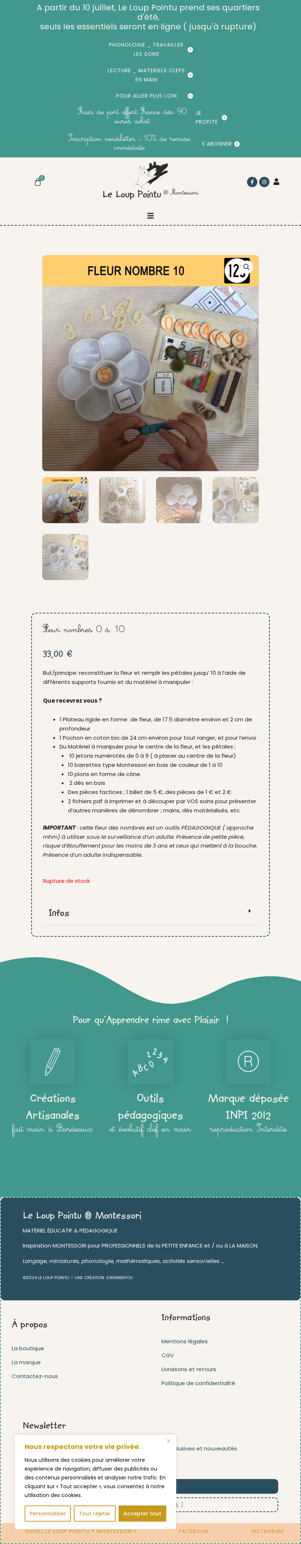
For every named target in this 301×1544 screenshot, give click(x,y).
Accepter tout (142, 1513)
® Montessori (181, 193)
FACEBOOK (182, 1531)
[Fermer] (168, 1440)
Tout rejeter (94, 1513)
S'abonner (217, 144)
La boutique (28, 1348)
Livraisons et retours (189, 1369)
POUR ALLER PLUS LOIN (146, 95)
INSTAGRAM (256, 1531)
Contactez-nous (35, 1376)
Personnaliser (48, 1513)
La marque (26, 1362)
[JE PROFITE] (224, 117)
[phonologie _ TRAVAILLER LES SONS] (190, 49)
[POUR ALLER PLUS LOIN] (190, 96)
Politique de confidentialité (198, 1383)
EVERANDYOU (119, 1278)
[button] (150, 215)
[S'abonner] (237, 144)
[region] (95, 1482)
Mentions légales (185, 1341)
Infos (58, 913)
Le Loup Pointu (131, 195)
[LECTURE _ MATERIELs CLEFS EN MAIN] (190, 75)
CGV (168, 1355)
